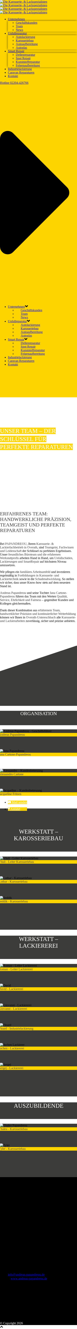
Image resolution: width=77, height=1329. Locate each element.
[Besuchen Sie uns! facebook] (3, 1319)
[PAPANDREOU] (23, 7)
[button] (17, 802)
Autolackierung (25, 37)
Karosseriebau (25, 40)
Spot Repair (23, 58)
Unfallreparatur (17, 33)
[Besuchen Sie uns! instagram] (9, 1319)
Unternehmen (16, 19)
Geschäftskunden (26, 22)
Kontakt (13, 76)
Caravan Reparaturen (21, 72)
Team (19, 26)
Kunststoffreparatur (28, 61)
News (19, 29)
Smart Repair (16, 51)
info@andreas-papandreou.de (26, 1274)
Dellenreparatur (25, 54)
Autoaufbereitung (27, 44)
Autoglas (21, 47)
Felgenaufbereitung (28, 65)
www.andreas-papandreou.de (29, 1278)
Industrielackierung (20, 69)
